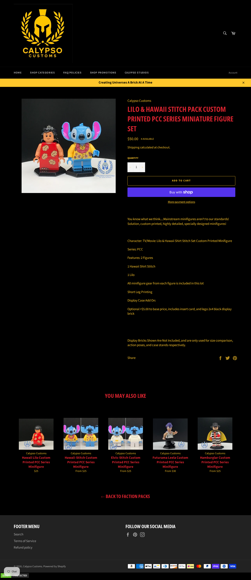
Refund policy (23, 547)
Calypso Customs (32, 566)
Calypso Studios (137, 73)
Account (233, 72)
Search (18, 534)
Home (18, 73)
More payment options (181, 202)
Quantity (132, 158)
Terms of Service (25, 541)
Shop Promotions (103, 73)
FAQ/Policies (72, 73)
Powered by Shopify (54, 566)
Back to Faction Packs (127, 496)
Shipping (133, 147)
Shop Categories (42, 73)
